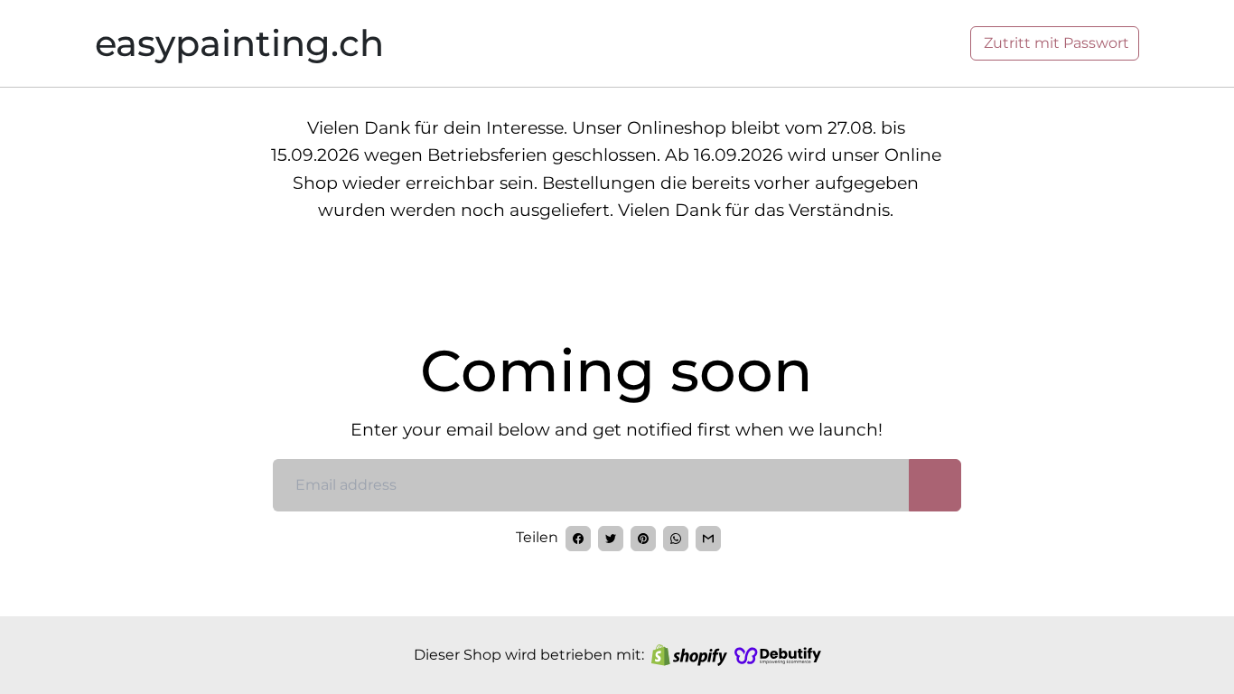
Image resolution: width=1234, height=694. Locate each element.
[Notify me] (935, 485)
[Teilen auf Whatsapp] (675, 538)
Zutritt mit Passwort (1054, 43)
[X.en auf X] (610, 538)
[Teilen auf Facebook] (578, 538)
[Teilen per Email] (708, 538)
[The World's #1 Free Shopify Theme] (777, 655)
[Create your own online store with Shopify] (689, 655)
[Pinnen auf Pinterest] (643, 538)
